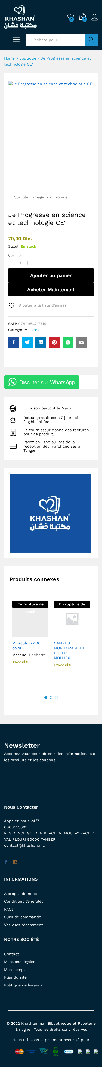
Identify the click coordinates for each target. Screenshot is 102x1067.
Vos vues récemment (23, 925)
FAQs (8, 909)
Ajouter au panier (51, 275)
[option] (30, 637)
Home (9, 58)
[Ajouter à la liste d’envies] (42, 633)
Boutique (27, 58)
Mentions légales (19, 961)
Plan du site (15, 977)
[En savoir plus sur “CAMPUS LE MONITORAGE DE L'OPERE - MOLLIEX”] (58, 633)
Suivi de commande (22, 917)
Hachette (37, 655)
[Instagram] (15, 862)
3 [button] (56, 697)
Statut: (14, 246)
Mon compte (15, 969)
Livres (33, 330)
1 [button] (45, 697)
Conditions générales (23, 901)
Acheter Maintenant (51, 289)
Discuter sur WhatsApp (47, 382)
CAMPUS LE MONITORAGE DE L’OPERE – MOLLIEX (69, 650)
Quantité (15, 255)
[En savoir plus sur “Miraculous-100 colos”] (17, 633)
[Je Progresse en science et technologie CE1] (13, 342)
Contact (11, 954)
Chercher (91, 40)
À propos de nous (20, 893)
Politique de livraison (24, 985)
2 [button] (51, 697)
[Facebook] (6, 862)
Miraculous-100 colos (26, 645)
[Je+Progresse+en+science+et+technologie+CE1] (27, 342)
